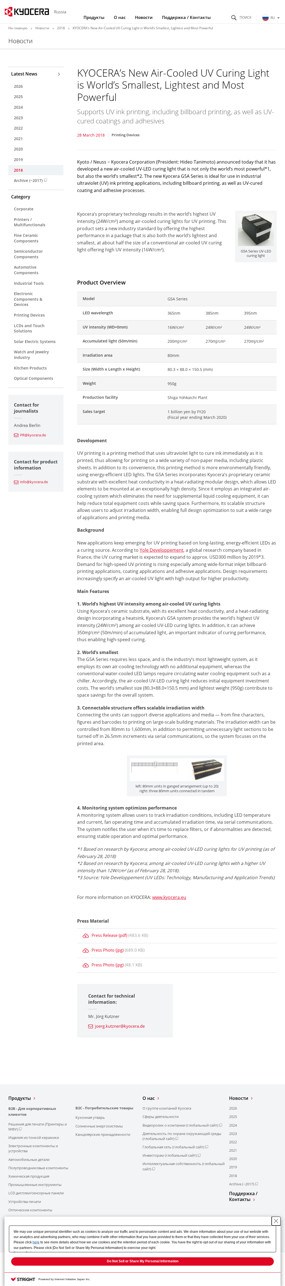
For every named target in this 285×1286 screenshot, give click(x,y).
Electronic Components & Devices (28, 299)
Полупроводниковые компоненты (38, 1167)
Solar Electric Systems (35, 341)
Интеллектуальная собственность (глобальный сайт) (183, 1166)
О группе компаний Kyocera (166, 1108)
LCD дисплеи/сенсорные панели (36, 1192)
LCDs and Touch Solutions (29, 328)
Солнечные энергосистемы (99, 1126)
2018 (61, 28)
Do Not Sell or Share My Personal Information (142, 1261)
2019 (18, 159)
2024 (18, 107)
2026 (18, 86)
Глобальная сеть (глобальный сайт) (173, 1146)
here (36, 1242)
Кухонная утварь (90, 1117)
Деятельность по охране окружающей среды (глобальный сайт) (181, 1136)
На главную (18, 28)
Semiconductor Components (28, 254)
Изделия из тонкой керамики (33, 1137)
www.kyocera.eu (169, 897)
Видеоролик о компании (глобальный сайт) (180, 1125)
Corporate (23, 209)
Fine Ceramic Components (26, 238)
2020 (18, 149)
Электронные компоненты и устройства (33, 1148)
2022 (18, 128)
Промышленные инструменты (35, 1184)
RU (273, 17)
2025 (18, 96)
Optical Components (33, 378)
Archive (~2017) (28, 180)
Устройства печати (24, 1201)
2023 (18, 117)
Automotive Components (26, 269)
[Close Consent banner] (276, 1221)
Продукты (93, 17)
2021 (18, 138)
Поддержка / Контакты (186, 17)
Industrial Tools (29, 283)
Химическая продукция (28, 1176)
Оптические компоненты (30, 1209)
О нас (120, 17)
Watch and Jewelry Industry (31, 354)
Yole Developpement (161, 550)
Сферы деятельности (160, 1116)
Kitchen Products (30, 368)
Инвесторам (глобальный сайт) (169, 1155)
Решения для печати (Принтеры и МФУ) (37, 1127)
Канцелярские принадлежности (102, 1134)
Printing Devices (29, 315)
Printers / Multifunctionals (29, 222)
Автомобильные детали (29, 1159)
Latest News (24, 74)
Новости (144, 17)
